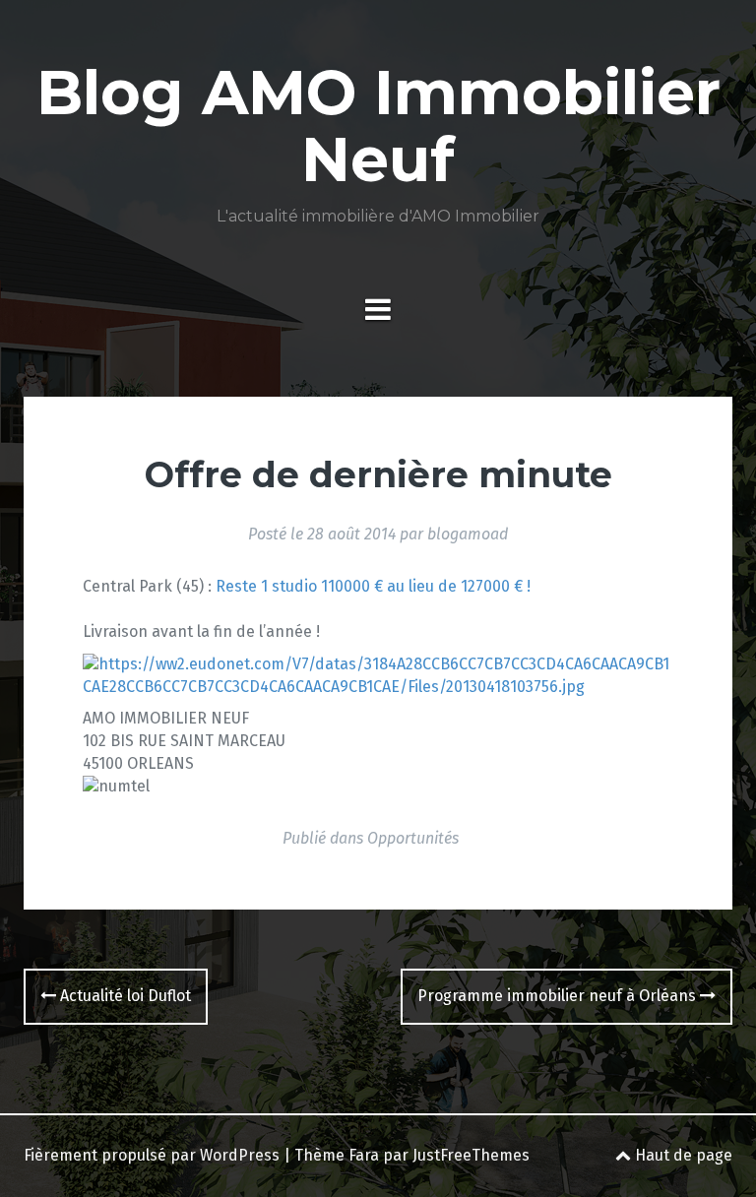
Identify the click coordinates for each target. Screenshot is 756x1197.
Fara (363, 1155)
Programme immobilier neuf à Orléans (558, 995)
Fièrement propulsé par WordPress (152, 1155)
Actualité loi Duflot (123, 995)
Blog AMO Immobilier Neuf (378, 126)
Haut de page (681, 1155)
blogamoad (467, 534)
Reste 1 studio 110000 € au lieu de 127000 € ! (373, 586)
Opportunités (413, 838)
